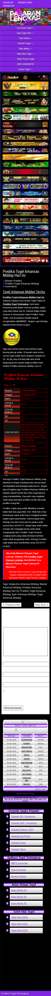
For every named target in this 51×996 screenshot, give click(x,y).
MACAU (26, 784)
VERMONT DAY (26, 779)
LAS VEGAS (26, 774)
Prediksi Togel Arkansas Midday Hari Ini (21, 273)
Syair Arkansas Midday (24, 594)
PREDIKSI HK (8, 2)
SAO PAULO (27, 751)
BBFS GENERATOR (25, 64)
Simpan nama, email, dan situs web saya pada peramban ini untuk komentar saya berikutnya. (24, 698)
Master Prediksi (13, 280)
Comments (11, 286)
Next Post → (41, 604)
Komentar (9, 625)
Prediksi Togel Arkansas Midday (22, 283)
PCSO (26, 766)
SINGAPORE (27, 747)
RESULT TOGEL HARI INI (25, 725)
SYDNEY (26, 743)
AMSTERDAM (26, 763)
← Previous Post (11, 604)
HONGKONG (26, 740)
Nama (7, 660)
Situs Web (8, 680)
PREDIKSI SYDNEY (25, 2)
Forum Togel (24, 69)
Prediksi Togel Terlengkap (15, 304)
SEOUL (27, 755)
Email (7, 670)
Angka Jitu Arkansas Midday (24, 584)
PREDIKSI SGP (8, 6)
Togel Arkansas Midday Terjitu (24, 292)
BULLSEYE (26, 770)
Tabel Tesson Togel (25, 59)
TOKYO (27, 759)
